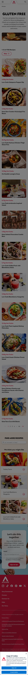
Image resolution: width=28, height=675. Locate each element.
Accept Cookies (14, 672)
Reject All (14, 668)
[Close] (26, 653)
